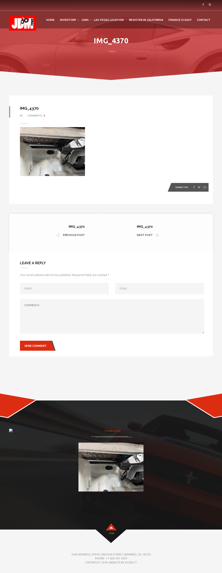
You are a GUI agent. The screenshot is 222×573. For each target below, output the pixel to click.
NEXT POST (145, 235)
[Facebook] (194, 187)
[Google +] (205, 187)
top (111, 533)
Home (50, 19)
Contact (203, 19)
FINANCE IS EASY (180, 19)
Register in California (146, 19)
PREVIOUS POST (74, 235)
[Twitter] (199, 187)
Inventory (68, 19)
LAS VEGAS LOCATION (109, 19)
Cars (85, 19)
